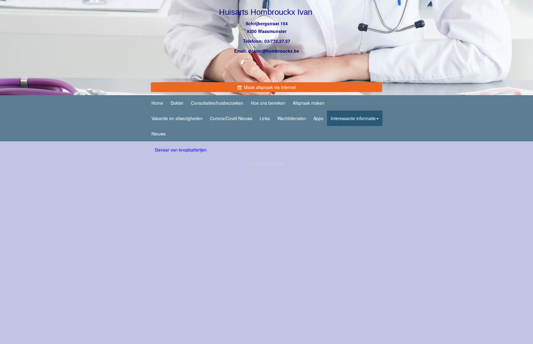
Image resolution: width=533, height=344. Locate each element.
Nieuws (158, 134)
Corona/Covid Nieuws (231, 118)
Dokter (177, 103)
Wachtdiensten (291, 118)
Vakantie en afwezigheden (177, 118)
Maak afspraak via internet (269, 87)
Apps (318, 118)
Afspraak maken (308, 103)
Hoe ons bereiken (268, 103)
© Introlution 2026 (266, 164)
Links (265, 118)
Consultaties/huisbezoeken (217, 103)
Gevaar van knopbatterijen (181, 150)
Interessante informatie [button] (353, 118)
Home (157, 103)
